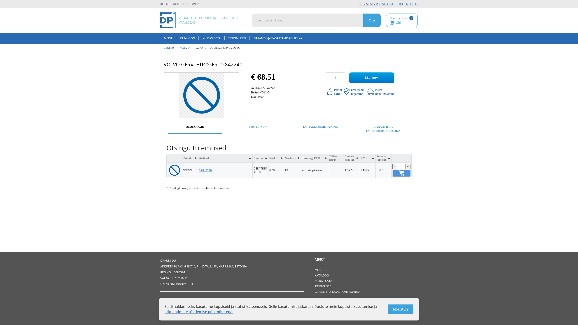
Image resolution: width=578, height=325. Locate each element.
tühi (398, 22)
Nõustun (400, 309)
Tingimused (237, 38)
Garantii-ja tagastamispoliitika (383, 129)
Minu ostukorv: (401, 20)
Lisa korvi (372, 77)
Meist (168, 38)
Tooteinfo (258, 126)
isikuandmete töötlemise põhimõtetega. (199, 311)
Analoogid (195, 126)
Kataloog (187, 38)
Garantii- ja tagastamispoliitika (278, 38)
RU (401, 4)
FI (416, 4)
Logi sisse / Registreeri (376, 4)
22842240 (205, 170)
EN (406, 4)
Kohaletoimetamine (320, 126)
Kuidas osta (212, 38)
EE (411, 4)
